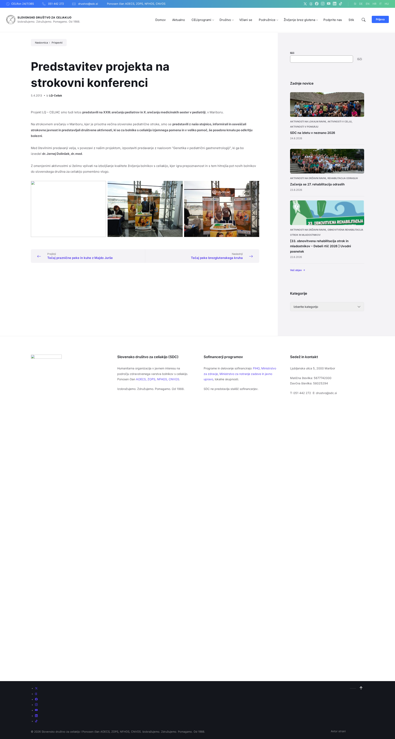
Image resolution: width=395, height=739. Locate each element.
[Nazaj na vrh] (361, 688)
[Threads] (311, 4)
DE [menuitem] (361, 3)
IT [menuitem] (380, 3)
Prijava (380, 19)
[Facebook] (316, 4)
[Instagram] (322, 4)
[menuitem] (160, 20)
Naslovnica (41, 42)
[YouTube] (328, 4)
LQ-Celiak (55, 95)
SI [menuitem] (355, 3)
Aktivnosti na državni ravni (308, 178)
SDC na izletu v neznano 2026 (312, 133)
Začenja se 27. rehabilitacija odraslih (317, 184)
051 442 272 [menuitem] (56, 3)
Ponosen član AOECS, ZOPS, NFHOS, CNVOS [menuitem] (136, 3)
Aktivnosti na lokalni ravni (308, 121)
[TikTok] (340, 4)
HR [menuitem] (374, 3)
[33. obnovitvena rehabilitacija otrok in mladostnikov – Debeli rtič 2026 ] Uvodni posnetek (320, 246)
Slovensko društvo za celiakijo (44, 17)
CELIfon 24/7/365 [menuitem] (22, 3)
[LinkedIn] (334, 4)
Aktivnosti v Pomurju (304, 126)
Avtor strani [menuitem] (338, 731)
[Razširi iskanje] (363, 20)
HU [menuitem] (387, 3)
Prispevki (57, 42)
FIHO (256, 368)
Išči (292, 52)
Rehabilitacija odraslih (343, 178)
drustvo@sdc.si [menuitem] (88, 3)
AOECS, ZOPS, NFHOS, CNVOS (157, 379)
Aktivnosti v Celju (340, 121)
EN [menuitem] (367, 3)
